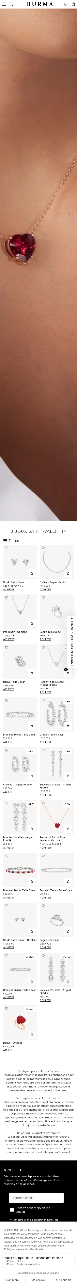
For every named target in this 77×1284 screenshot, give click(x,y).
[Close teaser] (66, 669)
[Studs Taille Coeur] (20, 562)
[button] (6, 548)
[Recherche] (11, 4)
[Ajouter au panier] (68, 573)
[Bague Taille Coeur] (57, 612)
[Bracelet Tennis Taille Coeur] (20, 714)
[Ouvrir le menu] (4, 4)
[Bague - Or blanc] (57, 920)
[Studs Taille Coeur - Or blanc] (20, 920)
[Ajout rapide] (32, 573)
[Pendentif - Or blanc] (20, 612)
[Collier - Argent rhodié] (57, 562)
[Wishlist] (66, 4)
